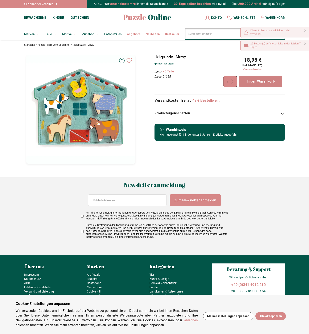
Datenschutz (32, 279)
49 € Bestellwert (206, 100)
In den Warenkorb (261, 81)
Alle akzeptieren (270, 316)
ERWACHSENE (35, 18)
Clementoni (94, 287)
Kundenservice (196, 233)
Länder (154, 287)
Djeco (158, 71)
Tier (151, 274)
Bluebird (92, 279)
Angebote (133, 34)
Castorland (94, 283)
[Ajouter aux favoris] (129, 60)
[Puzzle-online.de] (147, 17)
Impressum (31, 274)
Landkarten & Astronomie (166, 291)
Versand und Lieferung (39, 291)
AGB (27, 283)
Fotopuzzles (113, 34)
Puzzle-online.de (160, 212)
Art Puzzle (93, 274)
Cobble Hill (93, 291)
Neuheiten (153, 34)
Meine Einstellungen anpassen (228, 316)
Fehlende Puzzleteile (37, 287)
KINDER (58, 18)
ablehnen (191, 320)
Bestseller (172, 34)
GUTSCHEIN (79, 18)
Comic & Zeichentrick (163, 283)
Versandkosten (253, 69)
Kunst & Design (159, 279)
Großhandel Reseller (38, 4)
